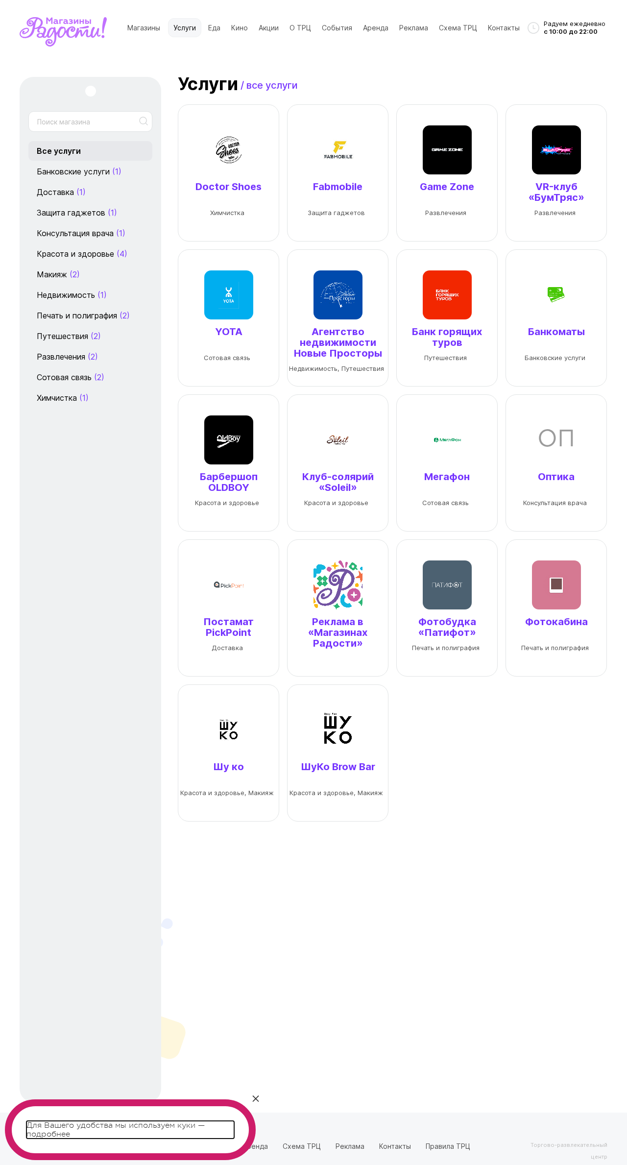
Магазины (143, 28)
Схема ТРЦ (458, 28)
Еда (214, 28)
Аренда (375, 28)
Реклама (413, 28)
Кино (239, 28)
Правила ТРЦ (448, 1146)
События (337, 28)
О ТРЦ (300, 28)
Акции (269, 28)
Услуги (184, 28)
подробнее (48, 1134)
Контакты (504, 28)
